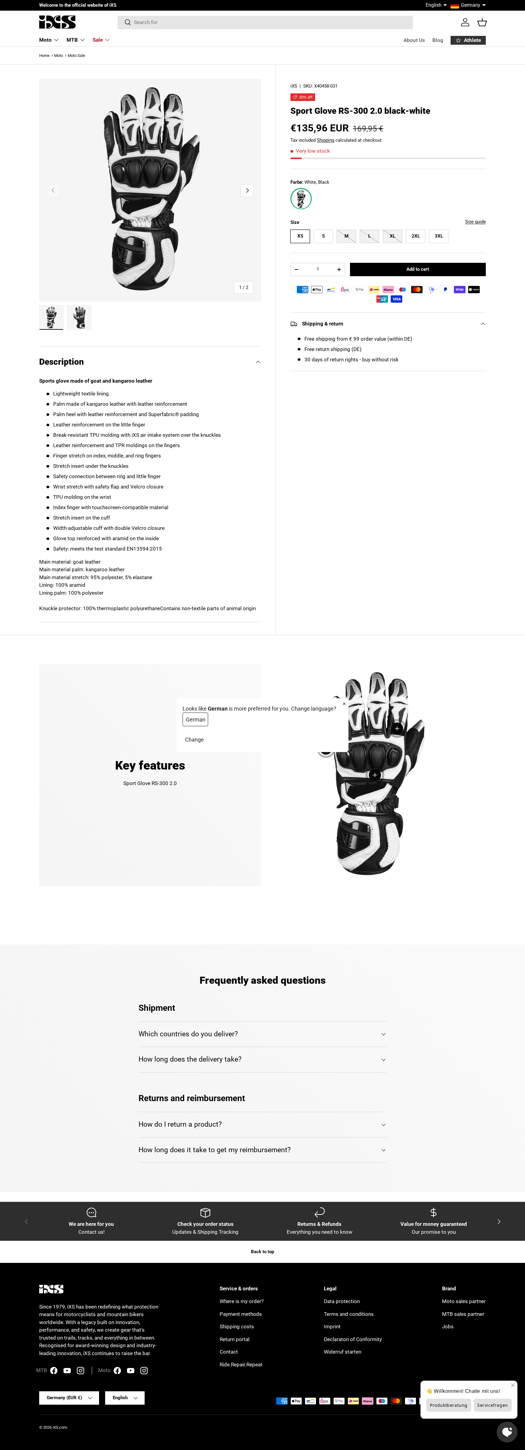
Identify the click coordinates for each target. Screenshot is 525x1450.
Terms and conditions (349, 1314)
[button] (482, 22)
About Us (414, 40)
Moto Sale (76, 55)
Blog (437, 40)
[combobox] (265, 22)
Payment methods (241, 1314)
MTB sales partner (463, 1314)
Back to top (262, 1251)
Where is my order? (242, 1301)
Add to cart (418, 269)
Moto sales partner (464, 1301)
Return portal (234, 1339)
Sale (98, 40)
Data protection (342, 1301)
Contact (229, 1352)
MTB (72, 40)
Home (44, 55)
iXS (293, 86)
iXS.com (60, 1427)
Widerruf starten (342, 1352)
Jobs (448, 1326)
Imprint (332, 1326)
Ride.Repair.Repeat (241, 1364)
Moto (45, 40)
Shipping (325, 140)
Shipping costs (237, 1326)
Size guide (475, 222)
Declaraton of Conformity (353, 1339)
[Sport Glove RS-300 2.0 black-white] (301, 199)
